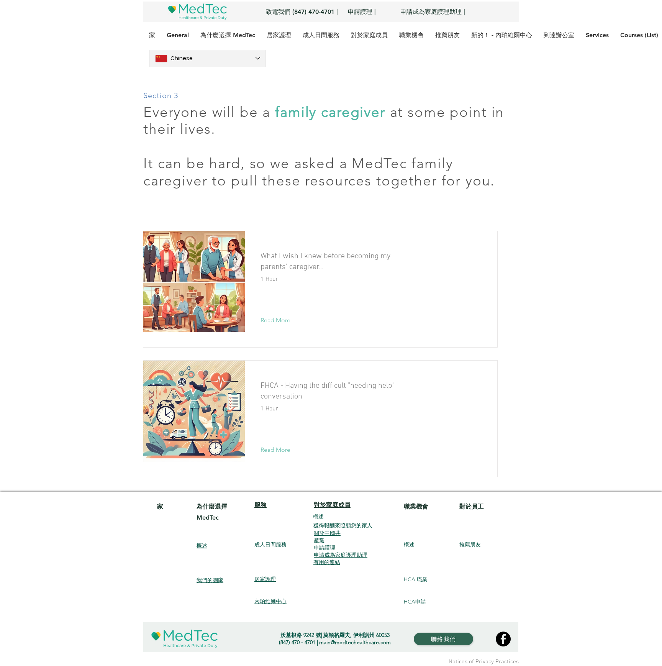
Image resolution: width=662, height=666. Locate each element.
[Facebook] (503, 639)
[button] (281, 320)
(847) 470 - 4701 (297, 642)
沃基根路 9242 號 (300, 635)
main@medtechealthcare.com (355, 642)
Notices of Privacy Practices (484, 661)
